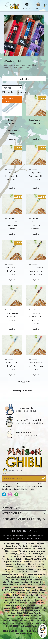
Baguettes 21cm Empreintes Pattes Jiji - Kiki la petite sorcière (36, 176)
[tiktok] (16, 494)
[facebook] (4, 494)
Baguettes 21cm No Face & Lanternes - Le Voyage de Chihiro (12, 176)
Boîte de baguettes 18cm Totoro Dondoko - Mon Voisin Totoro (12, 127)
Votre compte (11, 513)
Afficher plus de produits (24, 390)
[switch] (42, 635)
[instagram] (10, 494)
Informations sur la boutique (23, 519)
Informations (11, 507)
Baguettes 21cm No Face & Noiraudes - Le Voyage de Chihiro (36, 317)
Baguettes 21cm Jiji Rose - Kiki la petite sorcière (36, 123)
